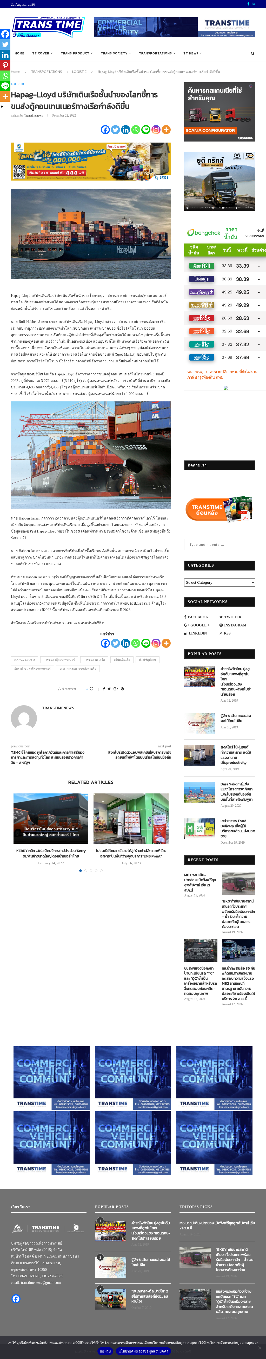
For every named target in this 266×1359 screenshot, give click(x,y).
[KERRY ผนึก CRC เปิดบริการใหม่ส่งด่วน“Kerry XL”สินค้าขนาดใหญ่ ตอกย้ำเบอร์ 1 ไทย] (51, 818)
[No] (259, 1347)
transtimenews (33, 115)
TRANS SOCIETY (114, 53)
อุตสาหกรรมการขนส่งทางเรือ (77, 668)
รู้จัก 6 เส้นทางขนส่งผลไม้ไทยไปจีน (236, 718)
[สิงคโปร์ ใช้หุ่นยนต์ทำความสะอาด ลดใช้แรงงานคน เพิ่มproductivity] (199, 755)
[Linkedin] (125, 129)
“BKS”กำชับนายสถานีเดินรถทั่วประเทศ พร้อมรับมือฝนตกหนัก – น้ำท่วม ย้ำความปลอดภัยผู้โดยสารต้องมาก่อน (238, 914)
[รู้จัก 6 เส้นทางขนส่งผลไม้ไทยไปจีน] (199, 723)
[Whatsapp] (135, 129)
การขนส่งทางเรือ (94, 659)
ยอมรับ (105, 1351)
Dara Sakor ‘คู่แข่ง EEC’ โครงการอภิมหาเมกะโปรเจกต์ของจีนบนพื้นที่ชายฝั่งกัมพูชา (236, 792)
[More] (166, 129)
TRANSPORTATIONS (155, 53)
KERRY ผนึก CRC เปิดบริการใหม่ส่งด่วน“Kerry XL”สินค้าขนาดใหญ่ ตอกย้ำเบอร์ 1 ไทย (51, 853)
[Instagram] (156, 129)
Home (19, 53)
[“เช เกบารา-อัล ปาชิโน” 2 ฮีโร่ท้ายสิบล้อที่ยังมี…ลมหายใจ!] (110, 1299)
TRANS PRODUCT (75, 53)
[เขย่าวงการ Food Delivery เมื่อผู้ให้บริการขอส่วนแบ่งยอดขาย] (199, 828)
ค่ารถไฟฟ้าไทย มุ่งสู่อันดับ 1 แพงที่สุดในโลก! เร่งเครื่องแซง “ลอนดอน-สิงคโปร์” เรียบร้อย (236, 681)
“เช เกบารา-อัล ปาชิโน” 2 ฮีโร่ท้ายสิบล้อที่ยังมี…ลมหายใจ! (149, 1296)
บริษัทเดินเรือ (122, 659)
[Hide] (2, 107)
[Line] (145, 129)
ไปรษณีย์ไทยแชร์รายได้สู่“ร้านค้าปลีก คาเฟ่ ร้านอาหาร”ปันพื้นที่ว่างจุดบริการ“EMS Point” (131, 853)
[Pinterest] (5, 65)
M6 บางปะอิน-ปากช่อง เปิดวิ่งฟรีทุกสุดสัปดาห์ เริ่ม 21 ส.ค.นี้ (200, 883)
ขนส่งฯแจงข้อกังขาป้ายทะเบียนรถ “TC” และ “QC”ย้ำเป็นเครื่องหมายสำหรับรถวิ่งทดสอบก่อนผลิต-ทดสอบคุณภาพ (200, 981)
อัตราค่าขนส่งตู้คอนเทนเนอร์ (32, 668)
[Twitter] (115, 129)
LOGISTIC (79, 71)
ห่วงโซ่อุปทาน (147, 659)
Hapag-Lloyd (24, 659)
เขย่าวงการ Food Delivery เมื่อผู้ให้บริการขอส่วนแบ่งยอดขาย (238, 828)
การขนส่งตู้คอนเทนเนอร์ (59, 659)
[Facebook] (105, 129)
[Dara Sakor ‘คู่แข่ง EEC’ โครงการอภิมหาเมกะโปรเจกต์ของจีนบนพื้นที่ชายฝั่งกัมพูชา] (199, 792)
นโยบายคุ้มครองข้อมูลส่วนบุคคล (143, 1351)
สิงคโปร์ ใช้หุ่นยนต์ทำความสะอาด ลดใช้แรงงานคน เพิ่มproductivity (236, 755)
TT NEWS (190, 53)
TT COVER (40, 53)
